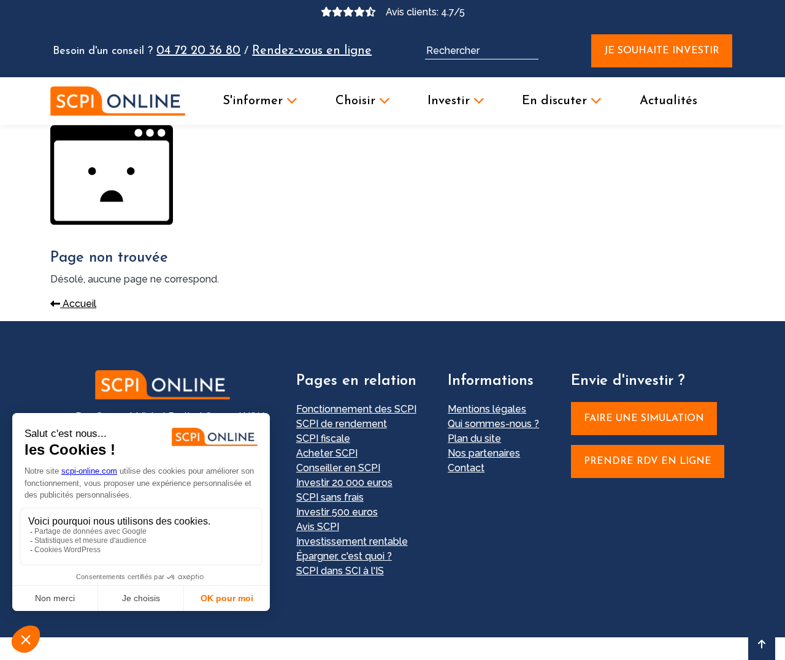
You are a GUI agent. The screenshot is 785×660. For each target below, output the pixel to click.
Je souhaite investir (661, 51)
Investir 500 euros (337, 512)
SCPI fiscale (323, 438)
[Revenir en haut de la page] (761, 644)
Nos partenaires (484, 453)
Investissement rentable (352, 541)
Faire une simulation (644, 418)
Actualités (668, 101)
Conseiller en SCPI (338, 468)
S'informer (254, 101)
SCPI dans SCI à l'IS (340, 571)
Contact (466, 468)
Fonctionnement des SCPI (356, 409)
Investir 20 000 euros (344, 482)
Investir (450, 101)
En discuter (556, 101)
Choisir (357, 101)
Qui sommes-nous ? (493, 424)
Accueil (78, 303)
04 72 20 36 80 (198, 51)
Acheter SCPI (327, 453)
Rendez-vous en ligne (312, 51)
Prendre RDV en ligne (647, 461)
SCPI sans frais (330, 497)
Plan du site (474, 438)
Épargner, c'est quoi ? (344, 556)
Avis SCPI (317, 527)
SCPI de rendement (341, 424)
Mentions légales (487, 409)
